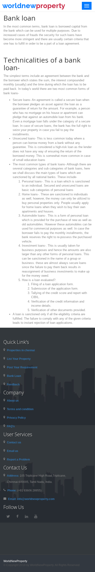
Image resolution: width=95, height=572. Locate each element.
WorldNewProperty (15, 561)
